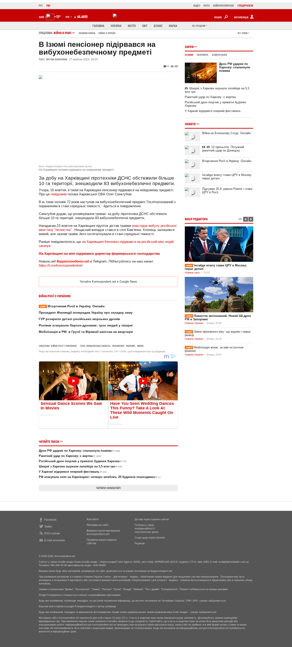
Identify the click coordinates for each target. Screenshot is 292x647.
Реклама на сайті (98, 525)
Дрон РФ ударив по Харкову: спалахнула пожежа (79, 450)
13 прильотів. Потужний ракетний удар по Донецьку (223, 148)
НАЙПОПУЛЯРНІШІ (223, 6)
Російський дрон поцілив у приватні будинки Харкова (83, 461)
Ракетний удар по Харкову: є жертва (70, 456)
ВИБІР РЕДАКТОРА (196, 219)
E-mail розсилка (54, 540)
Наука (173, 26)
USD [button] (67, 17)
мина (140, 345)
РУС (41, 6)
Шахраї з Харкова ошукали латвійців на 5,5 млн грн (80, 466)
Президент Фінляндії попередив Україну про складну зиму (86, 312)
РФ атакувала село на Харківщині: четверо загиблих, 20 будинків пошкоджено (100, 477)
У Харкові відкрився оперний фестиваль (73, 471)
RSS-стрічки (52, 533)
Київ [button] (41, 17)
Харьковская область (98, 345)
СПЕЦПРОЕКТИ (245, 6)
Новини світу (192, 272)
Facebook (50, 519)
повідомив (59, 194)
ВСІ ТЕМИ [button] (243, 33)
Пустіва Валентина (56, 59)
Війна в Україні (107, 33)
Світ (144, 26)
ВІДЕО (196, 6)
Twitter (48, 526)
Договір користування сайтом (152, 519)
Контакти (93, 519)
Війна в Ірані (84, 33)
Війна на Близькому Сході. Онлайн (226, 133)
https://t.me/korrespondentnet (60, 265)
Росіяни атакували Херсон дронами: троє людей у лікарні (86, 325)
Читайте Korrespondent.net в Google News (108, 281)
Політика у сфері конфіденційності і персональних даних (147, 528)
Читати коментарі (108, 488)
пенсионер (118, 345)
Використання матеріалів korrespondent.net (103, 532)
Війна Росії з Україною (64, 345)
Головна (98, 26)
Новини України (194, 323)
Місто (132, 26)
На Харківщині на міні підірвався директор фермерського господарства (99, 253)
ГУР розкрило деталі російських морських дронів (79, 319)
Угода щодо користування (150, 537)
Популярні (202, 54)
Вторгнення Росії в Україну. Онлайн (72, 306)
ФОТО (206, 6)
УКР (48, 6)
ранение (130, 345)
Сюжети (190, 124)
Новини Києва (87, 33)
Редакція (140, 543)
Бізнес (158, 26)
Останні (189, 54)
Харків (189, 47)
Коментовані (219, 54)
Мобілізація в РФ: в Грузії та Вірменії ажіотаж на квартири (86, 332)
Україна (116, 26)
